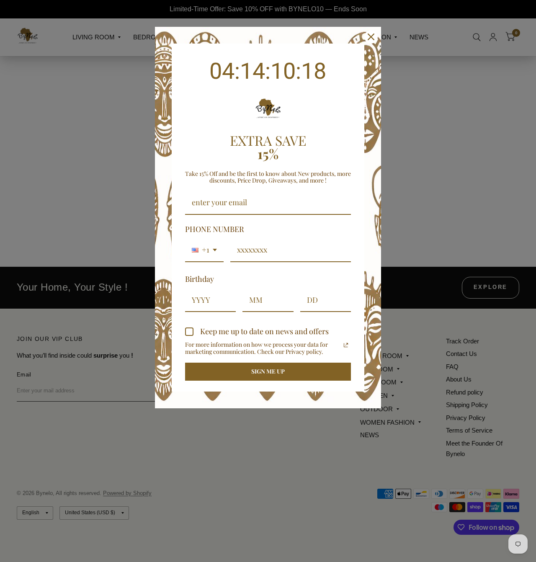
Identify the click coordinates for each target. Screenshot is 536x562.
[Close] (371, 37)
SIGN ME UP (268, 371)
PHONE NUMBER (214, 229)
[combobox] (204, 250)
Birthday (199, 279)
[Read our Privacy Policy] (346, 345)
